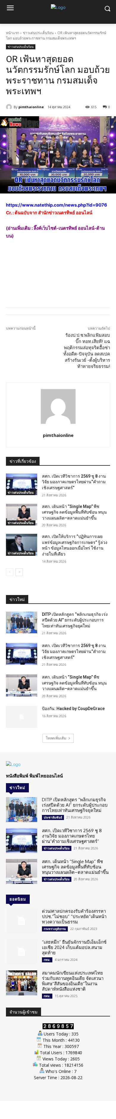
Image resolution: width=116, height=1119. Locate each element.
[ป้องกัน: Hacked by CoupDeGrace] (21, 717)
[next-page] (19, 572)
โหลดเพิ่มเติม (56, 738)
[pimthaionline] (10, 107)
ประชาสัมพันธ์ (53, 817)
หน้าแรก (12, 32)
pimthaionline (31, 107)
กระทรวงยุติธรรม (55, 929)
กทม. (47, 960)
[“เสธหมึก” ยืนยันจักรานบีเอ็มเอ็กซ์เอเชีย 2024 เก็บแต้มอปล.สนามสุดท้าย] (21, 951)
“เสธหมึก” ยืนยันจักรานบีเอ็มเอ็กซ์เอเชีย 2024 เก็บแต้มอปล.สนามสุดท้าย (74, 947)
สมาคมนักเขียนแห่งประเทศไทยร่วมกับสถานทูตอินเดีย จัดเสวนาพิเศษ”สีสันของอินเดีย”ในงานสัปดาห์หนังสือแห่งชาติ (73, 981)
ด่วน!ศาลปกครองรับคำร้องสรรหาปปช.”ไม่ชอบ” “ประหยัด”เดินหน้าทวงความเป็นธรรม (74, 916)
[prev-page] (9, 572)
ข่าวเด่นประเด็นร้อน (38, 32)
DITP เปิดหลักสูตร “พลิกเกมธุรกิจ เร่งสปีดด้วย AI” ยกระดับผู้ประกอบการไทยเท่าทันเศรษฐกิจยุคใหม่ (75, 620)
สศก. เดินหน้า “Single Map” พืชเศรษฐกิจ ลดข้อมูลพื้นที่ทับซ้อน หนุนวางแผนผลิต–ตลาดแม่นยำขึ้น (74, 512)
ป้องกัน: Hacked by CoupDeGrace (73, 708)
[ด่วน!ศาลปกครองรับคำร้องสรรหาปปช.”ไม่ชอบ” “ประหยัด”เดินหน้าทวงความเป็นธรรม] (21, 921)
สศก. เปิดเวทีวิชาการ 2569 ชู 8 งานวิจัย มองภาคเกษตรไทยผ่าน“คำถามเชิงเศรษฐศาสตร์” (74, 482)
